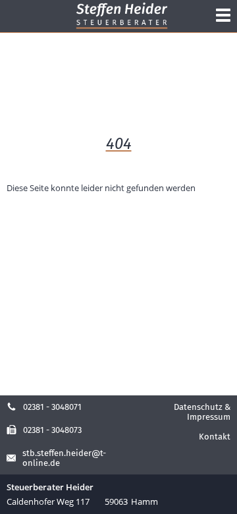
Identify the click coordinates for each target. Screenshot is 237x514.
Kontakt (214, 437)
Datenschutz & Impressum (202, 412)
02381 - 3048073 (52, 430)
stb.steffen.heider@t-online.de (64, 458)
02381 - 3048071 (52, 407)
